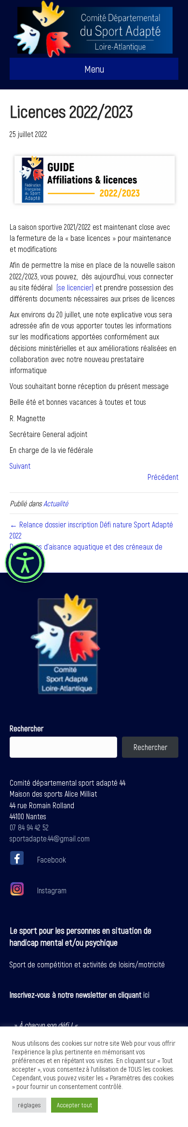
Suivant (20, 465)
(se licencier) (75, 287)
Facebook (51, 859)
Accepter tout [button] (74, 1105)
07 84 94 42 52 (29, 827)
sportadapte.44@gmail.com (50, 838)
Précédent (163, 476)
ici (146, 994)
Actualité (55, 503)
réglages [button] (29, 1105)
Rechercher (26, 728)
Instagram (50, 890)
